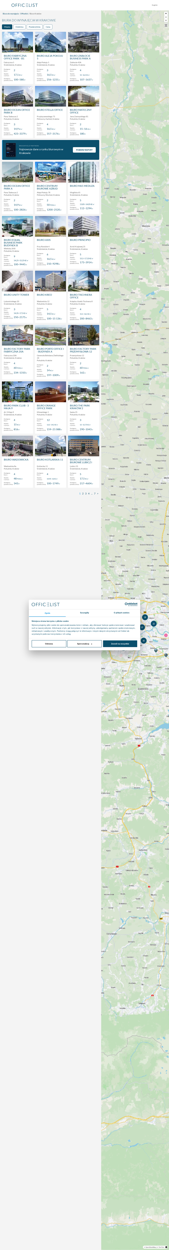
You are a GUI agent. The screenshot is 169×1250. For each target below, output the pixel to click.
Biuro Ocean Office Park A (17, 187)
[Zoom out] (166, 17)
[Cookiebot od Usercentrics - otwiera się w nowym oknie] (126, 604)
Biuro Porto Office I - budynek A (50, 350)
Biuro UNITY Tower (16, 294)
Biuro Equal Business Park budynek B (13, 242)
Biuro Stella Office (50, 109)
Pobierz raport (84, 150)
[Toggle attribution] (166, 1247)
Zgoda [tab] (47, 613)
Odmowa (49, 644)
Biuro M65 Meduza (82, 185)
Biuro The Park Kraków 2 (80, 407)
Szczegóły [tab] (84, 613)
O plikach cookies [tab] (121, 613)
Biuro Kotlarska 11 (50, 459)
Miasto (7, 27)
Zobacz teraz (17, 79)
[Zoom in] (166, 13)
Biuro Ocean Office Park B (17, 111)
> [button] (97, 493)
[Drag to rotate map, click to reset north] (166, 20)
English (154, 5)
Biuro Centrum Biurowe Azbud (47, 187)
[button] (166, 655)
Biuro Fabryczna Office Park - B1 (15, 57)
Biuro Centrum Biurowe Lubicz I (81, 461)
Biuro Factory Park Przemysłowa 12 (83, 350)
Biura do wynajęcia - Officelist (15, 13)
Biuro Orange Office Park (46, 407)
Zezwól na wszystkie (120, 644)
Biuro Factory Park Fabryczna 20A (17, 350)
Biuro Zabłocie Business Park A (80, 57)
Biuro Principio (80, 239)
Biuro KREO (44, 294)
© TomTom (160, 1247)
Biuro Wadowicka (16, 459)
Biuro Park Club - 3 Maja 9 (16, 407)
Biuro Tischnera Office (81, 296)
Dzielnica (19, 27)
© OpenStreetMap (150, 1247)
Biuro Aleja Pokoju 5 (50, 57)
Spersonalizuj (83, 644)
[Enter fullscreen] (166, 25)
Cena (48, 27)
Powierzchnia (34, 27)
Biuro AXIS (44, 239)
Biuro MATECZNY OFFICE (81, 111)
